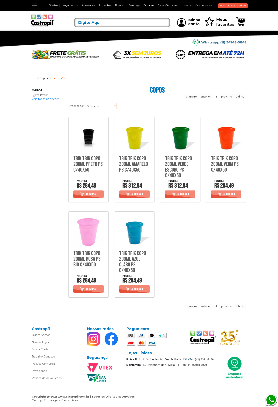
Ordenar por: (76, 105)
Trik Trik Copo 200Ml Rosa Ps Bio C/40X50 (87, 259)
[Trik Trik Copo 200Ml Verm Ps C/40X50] (226, 137)
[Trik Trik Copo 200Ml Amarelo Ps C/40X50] (134, 137)
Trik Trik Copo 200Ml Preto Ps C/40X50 (88, 164)
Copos (44, 78)
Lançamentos (69, 5)
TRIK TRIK (59, 78)
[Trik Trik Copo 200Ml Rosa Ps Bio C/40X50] (88, 231)
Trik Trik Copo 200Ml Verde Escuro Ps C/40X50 (178, 167)
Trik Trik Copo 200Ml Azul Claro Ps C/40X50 (132, 262)
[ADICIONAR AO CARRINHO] (88, 194)
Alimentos (105, 5)
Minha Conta (40, 349)
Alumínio (120, 5)
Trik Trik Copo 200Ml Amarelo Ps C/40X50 (133, 164)
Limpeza (186, 5)
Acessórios (88, 5)
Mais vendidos (203, 5)
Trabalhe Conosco (43, 356)
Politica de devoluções (46, 378)
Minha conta (194, 22)
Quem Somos (41, 335)
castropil (34, 78)
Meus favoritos (225, 22)
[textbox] (122, 22)
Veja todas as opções (45, 99)
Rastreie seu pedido (233, 5)
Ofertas (53, 5)
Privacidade (39, 371)
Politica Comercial (43, 363)
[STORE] (48, 21)
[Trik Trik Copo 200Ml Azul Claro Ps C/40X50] (134, 231)
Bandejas (134, 5)
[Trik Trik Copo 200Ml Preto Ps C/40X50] (88, 137)
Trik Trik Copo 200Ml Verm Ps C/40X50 (225, 164)
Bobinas (149, 5)
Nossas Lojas (40, 342)
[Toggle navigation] (34, 5)
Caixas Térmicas (167, 5)
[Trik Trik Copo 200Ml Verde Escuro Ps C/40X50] (180, 137)
